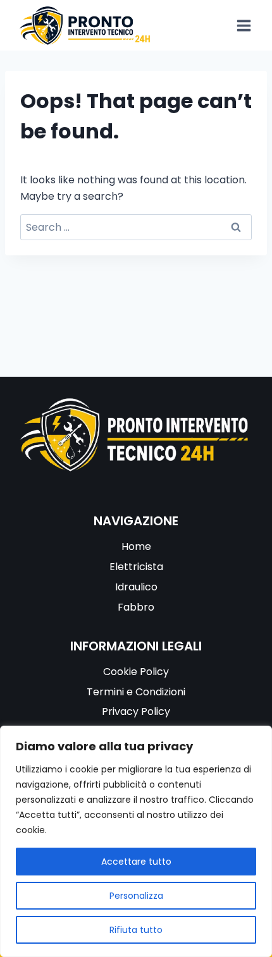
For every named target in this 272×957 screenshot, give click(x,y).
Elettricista (136, 566)
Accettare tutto (136, 861)
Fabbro (136, 607)
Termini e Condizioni (136, 692)
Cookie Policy (136, 671)
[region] (136, 841)
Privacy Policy (136, 711)
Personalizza (136, 895)
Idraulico (136, 587)
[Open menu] (243, 25)
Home (136, 546)
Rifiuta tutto (136, 929)
